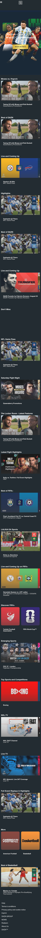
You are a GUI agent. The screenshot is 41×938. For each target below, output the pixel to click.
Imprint (4, 913)
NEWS (4, 919)
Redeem (5, 923)
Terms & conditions (9, 906)
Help (3, 903)
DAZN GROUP (7, 916)
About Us (5, 926)
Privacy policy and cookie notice (14, 909)
